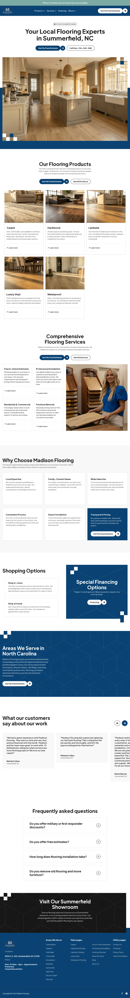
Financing (62, 11)
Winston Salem (51, 975)
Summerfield (50, 944)
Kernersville (50, 968)
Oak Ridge (50, 952)
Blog (94, 960)
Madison (49, 948)
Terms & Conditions (120, 956)
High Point (50, 972)
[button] (40, 11)
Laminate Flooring (77, 952)
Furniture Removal (99, 952)
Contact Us (117, 944)
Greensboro (50, 960)
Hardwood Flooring (78, 948)
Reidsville (49, 964)
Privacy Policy (118, 952)
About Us (95, 964)
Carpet (73, 944)
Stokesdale (50, 956)
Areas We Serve (98, 956)
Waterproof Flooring (78, 960)
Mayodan (49, 979)
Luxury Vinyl (75, 956)
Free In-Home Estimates (101, 944)
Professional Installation (101, 948)
